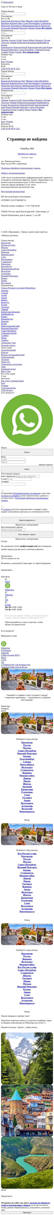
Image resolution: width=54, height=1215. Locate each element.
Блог (3, 61)
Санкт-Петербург (41, 21)
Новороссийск (16, 23)
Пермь (38, 28)
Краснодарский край (37, 47)
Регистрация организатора (13, 191)
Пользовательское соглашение (26, 493)
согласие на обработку (11, 496)
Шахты (27, 784)
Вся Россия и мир (27, 853)
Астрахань (5, 28)
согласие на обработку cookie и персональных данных (25, 1204)
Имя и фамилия (8, 476)
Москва (29, 21)
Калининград (7, 47)
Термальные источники (11, 364)
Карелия (17, 47)
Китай (24, 47)
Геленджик (27, 792)
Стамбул (5, 52)
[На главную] (7, 2)
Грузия (47, 40)
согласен (7, 509)
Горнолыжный (7, 357)
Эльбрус (18, 52)
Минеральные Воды (31, 26)
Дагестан (5, 43)
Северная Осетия (42, 50)
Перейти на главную (27, 154)
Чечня (11, 52)
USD (3, 69)
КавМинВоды (42, 43)
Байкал (32, 40)
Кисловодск (16, 26)
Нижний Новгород (19, 28)
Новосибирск (27, 764)
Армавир (27, 786)
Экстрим (5, 359)
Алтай (19, 40)
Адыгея (12, 40)
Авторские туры (8, 343)
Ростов (27, 745)
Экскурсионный (8, 350)
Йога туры (5, 371)
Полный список (8, 345)
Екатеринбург (27, 759)
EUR (8, 69)
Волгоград (45, 26)
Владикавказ (34, 23)
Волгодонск (27, 803)
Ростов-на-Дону (18, 21)
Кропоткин (27, 789)
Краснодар (6, 21)
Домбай (13, 43)
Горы (3, 367)
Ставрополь (45, 23)
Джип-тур (5, 362)
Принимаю (27, 1213)
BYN (13, 69)
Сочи (25, 23)
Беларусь (40, 40)
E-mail (4, 479)
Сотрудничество (8, 388)
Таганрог (27, 797)
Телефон (5, 481)
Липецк (27, 778)
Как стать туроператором (12, 381)
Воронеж (5, 23)
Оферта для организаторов (13, 173)
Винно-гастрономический (13, 355)
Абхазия (4, 40)
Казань (32, 28)
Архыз (25, 40)
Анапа (27, 800)
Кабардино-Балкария (26, 43)
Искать (27, 452)
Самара (27, 761)
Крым (49, 47)
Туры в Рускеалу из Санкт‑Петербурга (18, 288)
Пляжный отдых (8, 369)
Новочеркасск (27, 811)
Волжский (27, 808)
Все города (6, 283)
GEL (18, 69)
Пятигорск (6, 26)
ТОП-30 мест (7, 390)
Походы (4, 352)
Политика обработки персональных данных (20, 168)
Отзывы (9, 61)
